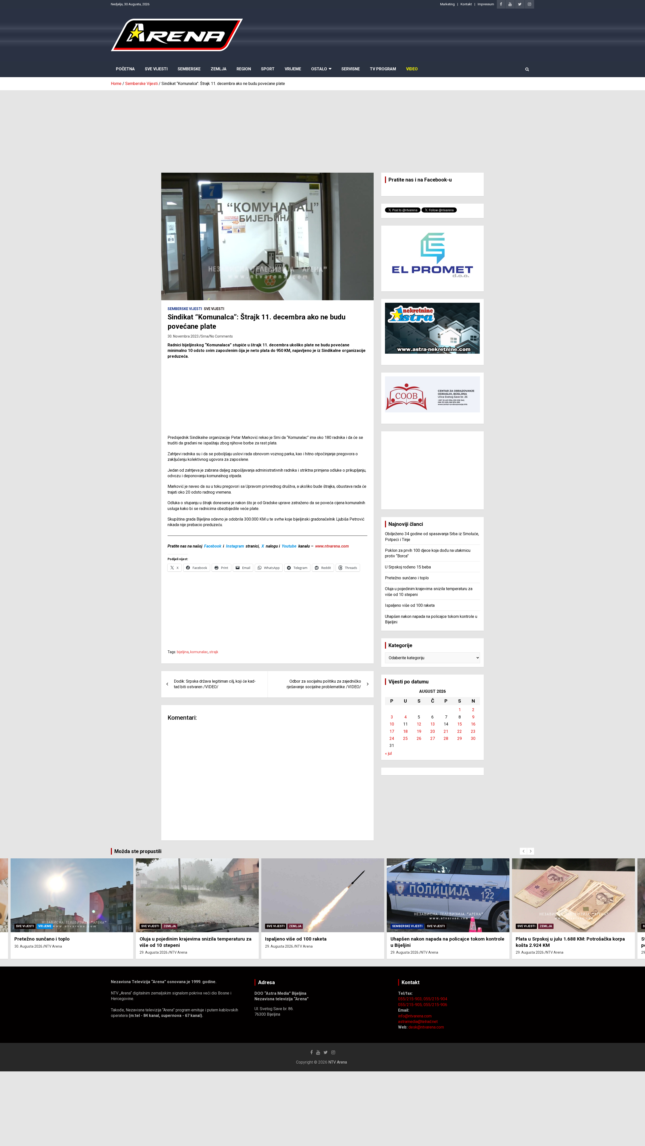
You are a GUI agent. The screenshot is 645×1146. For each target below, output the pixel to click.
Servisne (350, 69)
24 (392, 738)
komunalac (199, 652)
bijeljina (183, 652)
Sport (268, 69)
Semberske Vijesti (185, 309)
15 (459, 724)
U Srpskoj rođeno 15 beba (408, 567)
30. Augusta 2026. (28, 946)
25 (405, 738)
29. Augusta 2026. (154, 952)
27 (432, 738)
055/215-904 (435, 999)
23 (473, 731)
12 (419, 724)
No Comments (221, 336)
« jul (388, 753)
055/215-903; (411, 999)
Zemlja (219, 69)
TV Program (383, 69)
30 (473, 738)
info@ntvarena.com (415, 1016)
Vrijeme (293, 69)
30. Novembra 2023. (183, 336)
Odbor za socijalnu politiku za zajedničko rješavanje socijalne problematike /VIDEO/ (324, 684)
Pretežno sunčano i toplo (407, 578)
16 (473, 724)
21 (446, 731)
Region (244, 69)
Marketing (447, 4)
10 (392, 724)
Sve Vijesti (156, 69)
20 (432, 731)
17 (392, 731)
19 (419, 731)
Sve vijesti (214, 309)
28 (446, 738)
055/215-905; (411, 1004)
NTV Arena (53, 946)
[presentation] (523, 851)
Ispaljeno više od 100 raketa (410, 605)
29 (459, 738)
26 (419, 738)
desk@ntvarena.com (426, 1027)
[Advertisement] (322, 128)
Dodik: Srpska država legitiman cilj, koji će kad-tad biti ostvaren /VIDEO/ (215, 684)
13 (432, 724)
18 (405, 731)
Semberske (189, 69)
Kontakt (466, 4)
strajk (213, 652)
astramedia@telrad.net (418, 1021)
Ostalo (319, 69)
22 (459, 731)
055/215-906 (435, 1004)
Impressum (486, 4)
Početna (125, 69)
